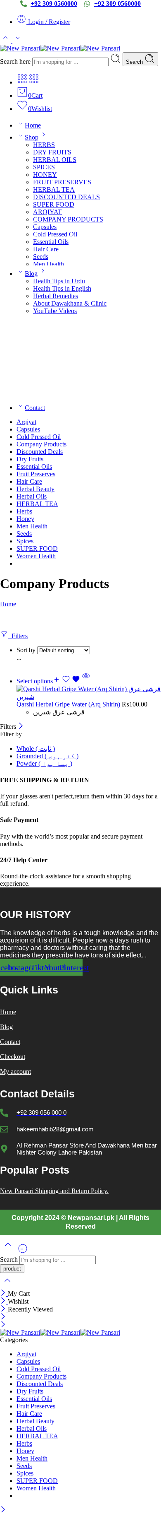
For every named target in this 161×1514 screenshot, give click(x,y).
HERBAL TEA (54, 189)
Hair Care (46, 249)
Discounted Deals (40, 451)
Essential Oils (51, 241)
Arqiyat (26, 421)
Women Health (36, 555)
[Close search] (7, 1285)
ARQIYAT (47, 211)
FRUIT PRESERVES (62, 182)
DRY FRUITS (52, 152)
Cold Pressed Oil (55, 234)
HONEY (45, 174)
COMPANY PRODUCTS (68, 219)
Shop (31, 137)
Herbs (24, 511)
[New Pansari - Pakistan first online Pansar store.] (60, 48)
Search (135, 62)
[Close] (21, 726)
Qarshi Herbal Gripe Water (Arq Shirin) (69, 704)
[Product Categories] (22, 82)
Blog (31, 273)
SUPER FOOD (53, 204)
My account (15, 1071)
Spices (25, 541)
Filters (18, 635)
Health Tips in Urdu (59, 280)
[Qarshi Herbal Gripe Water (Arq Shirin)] (89, 693)
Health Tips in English (62, 288)
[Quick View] (86, 681)
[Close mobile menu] (3, 1324)
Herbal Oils (32, 496)
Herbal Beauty (35, 488)
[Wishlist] (72, 681)
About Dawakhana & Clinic (70, 303)
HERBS (44, 144)
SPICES (44, 167)
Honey (25, 518)
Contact (35, 407)
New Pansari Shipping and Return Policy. (54, 1190)
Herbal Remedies (55, 295)
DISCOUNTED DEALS (66, 196)
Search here (16, 61)
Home (33, 125)
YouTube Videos (55, 310)
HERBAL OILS (54, 159)
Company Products (41, 444)
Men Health (48, 264)
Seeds (40, 256)
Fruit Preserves (36, 473)
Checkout (12, 1056)
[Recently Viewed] (22, 1251)
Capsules (45, 226)
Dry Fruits (30, 459)
